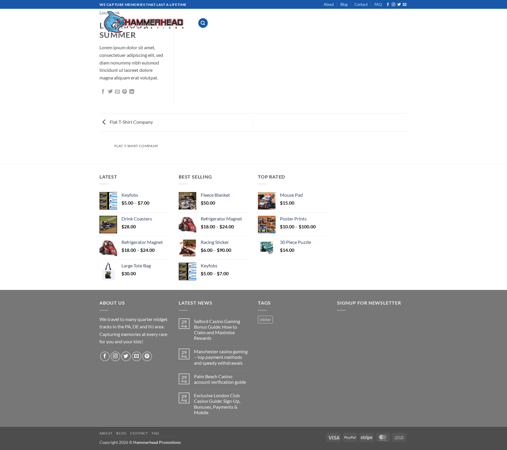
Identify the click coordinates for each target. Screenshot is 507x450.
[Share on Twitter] (110, 91)
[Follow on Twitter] (399, 5)
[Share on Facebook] (103, 91)
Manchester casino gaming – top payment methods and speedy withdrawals (221, 357)
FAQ (378, 4)
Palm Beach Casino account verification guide (220, 379)
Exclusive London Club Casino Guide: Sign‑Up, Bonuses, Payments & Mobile (217, 404)
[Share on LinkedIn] (131, 91)
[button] (357, 23)
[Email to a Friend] (117, 91)
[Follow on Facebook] (388, 5)
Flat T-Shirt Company (131, 122)
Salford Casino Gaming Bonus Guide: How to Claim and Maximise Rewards (217, 329)
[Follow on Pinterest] (147, 356)
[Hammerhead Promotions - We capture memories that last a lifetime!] (144, 22)
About (329, 4)
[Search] (203, 23)
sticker (265, 319)
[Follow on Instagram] (393, 5)
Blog (344, 4)
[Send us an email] (404, 5)
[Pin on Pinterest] (124, 91)
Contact (361, 4)
